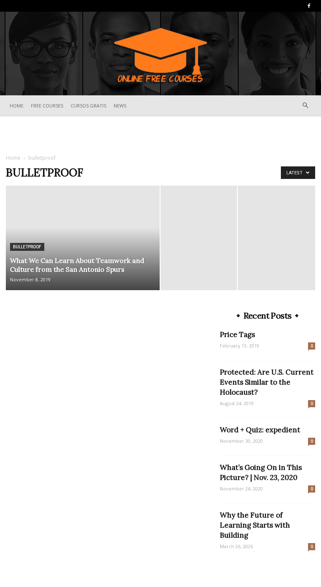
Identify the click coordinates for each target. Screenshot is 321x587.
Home (16, 105)
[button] (305, 106)
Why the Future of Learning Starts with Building (255, 525)
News (120, 105)
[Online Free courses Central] (160, 54)
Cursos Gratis (88, 105)
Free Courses (47, 105)
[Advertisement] (160, 134)
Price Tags (237, 334)
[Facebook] (309, 6)
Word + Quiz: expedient (260, 429)
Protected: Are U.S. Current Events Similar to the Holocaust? (266, 382)
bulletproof (27, 247)
